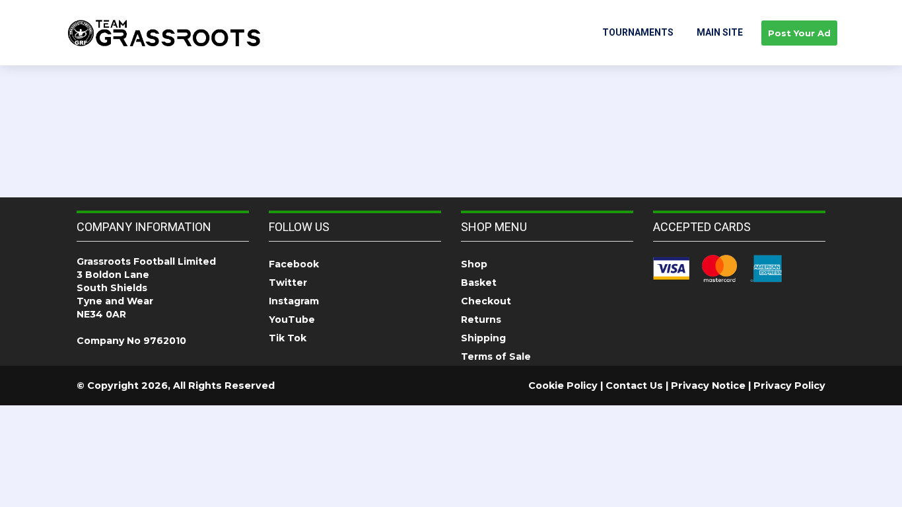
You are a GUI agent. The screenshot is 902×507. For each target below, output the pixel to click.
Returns (481, 319)
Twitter (288, 282)
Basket (479, 282)
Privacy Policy (789, 385)
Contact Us (634, 385)
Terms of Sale (496, 356)
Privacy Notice (708, 385)
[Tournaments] (164, 32)
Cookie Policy (563, 385)
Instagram (294, 301)
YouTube (292, 319)
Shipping (483, 338)
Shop (474, 264)
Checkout (486, 301)
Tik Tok (287, 338)
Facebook (294, 264)
